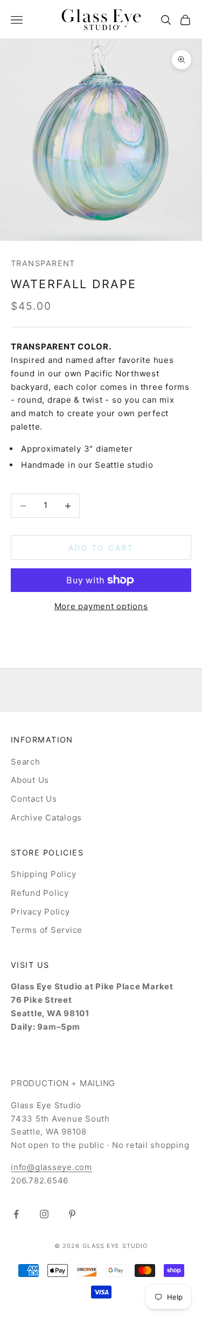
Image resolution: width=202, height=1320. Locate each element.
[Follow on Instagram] (44, 1214)
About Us (30, 780)
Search (25, 762)
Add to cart (101, 547)
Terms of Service (46, 930)
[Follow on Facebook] (16, 1214)
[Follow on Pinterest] (72, 1214)
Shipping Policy (43, 874)
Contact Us (34, 799)
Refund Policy (40, 893)
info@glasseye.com (51, 1167)
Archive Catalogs (46, 817)
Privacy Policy (40, 912)
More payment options (101, 606)
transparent (43, 263)
